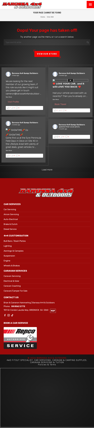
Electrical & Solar (11, 281)
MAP (53, 311)
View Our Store (47, 54)
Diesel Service (10, 229)
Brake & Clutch (11, 224)
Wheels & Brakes (12, 265)
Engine (7, 260)
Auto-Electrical (11, 219)
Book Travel (60, 104)
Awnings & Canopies (14, 251)
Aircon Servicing (11, 214)
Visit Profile (13, 101)
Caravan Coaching (12, 286)
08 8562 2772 (18, 306)
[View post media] (70, 80)
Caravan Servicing (12, 276)
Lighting (8, 246)
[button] (24, 108)
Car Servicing (10, 209)
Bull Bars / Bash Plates (15, 241)
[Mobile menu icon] (90, 4)
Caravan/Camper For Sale (15, 291)
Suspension (9, 256)
